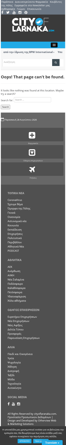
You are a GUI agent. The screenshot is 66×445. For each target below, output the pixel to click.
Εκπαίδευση (15, 229)
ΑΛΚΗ (11, 275)
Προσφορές (14, 333)
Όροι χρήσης (41, 441)
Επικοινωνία (34, 8)
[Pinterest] (27, 12)
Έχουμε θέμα (15, 204)
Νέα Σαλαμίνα (16, 279)
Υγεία (11, 358)
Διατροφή (13, 371)
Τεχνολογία (14, 383)
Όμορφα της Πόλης (19, 208)
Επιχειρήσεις (15, 233)
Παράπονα (7, 1)
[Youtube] (15, 12)
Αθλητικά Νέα (16, 246)
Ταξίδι (11, 375)
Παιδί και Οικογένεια (20, 354)
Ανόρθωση (14, 271)
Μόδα (11, 379)
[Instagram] (21, 12)
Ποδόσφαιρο (15, 283)
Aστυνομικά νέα (17, 221)
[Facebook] (3, 12)
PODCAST (13, 250)
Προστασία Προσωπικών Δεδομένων (29, 417)
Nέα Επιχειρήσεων (18, 321)
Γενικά (11, 212)
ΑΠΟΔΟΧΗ (24, 441)
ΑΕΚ (10, 266)
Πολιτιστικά (15, 238)
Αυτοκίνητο (14, 387)
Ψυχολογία (14, 362)
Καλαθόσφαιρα (16, 288)
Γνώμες (21, 8)
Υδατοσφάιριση (17, 296)
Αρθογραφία (8, 8)
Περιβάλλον (15, 242)
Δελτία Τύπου (16, 329)
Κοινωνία (13, 225)
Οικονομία (14, 217)
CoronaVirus (15, 200)
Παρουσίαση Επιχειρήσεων (24, 338)
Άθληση (12, 366)
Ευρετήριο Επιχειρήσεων (22, 316)
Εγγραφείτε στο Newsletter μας (32, 5)
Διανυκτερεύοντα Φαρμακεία (31, 1)
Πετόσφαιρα (15, 292)
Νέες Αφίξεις (15, 325)
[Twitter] (9, 12)
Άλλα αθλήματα (17, 300)
